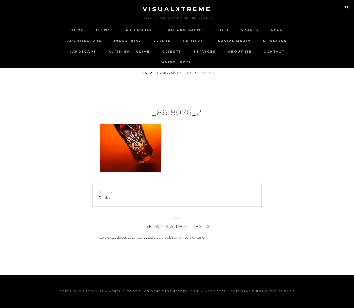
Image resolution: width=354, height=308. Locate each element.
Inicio (144, 72)
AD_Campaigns (185, 30)
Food (222, 30)
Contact (274, 51)
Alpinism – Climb (129, 51)
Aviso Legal (177, 62)
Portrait (194, 41)
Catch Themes (280, 291)
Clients (171, 51)
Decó (277, 30)
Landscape (82, 51)
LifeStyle (275, 41)
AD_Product (141, 30)
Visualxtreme (177, 9)
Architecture (84, 41)
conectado (146, 237)
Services (205, 51)
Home (77, 30)
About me (239, 51)
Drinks (104, 30)
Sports (250, 30)
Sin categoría (165, 72)
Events (162, 41)
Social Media (234, 41)
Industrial (127, 41)
